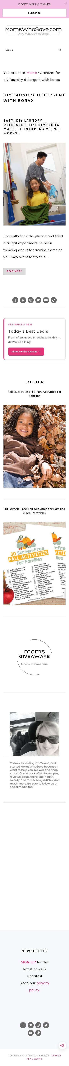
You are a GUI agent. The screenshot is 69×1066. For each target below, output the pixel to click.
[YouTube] (46, 300)
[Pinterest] (23, 300)
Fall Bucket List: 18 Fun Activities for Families (34, 394)
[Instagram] (31, 300)
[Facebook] (15, 300)
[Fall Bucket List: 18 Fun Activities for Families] (34, 447)
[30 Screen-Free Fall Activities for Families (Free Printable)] (34, 564)
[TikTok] (54, 300)
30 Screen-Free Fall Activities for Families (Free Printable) (34, 511)
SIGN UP (28, 962)
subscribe (34, 13)
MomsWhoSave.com (33, 30)
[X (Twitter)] (38, 300)
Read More (14, 271)
